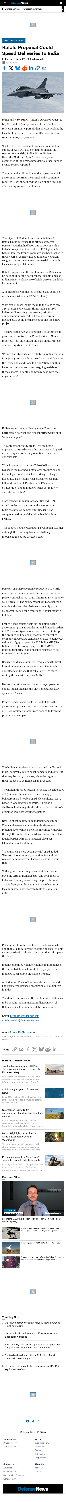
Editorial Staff (9, 1478)
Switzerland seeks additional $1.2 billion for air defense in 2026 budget (30, 1356)
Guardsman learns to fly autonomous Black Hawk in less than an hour (22, 1113)
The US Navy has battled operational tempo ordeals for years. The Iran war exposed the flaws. (33, 1346)
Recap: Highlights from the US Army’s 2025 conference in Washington (19, 1136)
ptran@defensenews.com (24, 1015)
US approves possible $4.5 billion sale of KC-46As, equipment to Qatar (33, 1367)
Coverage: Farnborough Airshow (27, 9)
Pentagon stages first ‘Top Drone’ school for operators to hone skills (21, 1158)
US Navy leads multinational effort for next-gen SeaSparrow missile (31, 1335)
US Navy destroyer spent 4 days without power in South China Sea (32, 1324)
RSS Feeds (40, 1453)
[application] (33, 1198)
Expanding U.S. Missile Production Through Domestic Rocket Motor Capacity (31, 1220)
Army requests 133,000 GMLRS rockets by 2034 (41, 1242)
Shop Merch (40, 1457)
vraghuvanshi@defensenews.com (21, 1020)
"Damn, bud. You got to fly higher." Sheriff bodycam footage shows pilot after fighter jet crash (42, 1258)
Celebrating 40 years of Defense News (20, 1091)
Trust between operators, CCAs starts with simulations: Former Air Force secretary (21, 1069)
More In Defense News (16, 1060)
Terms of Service (11, 1446)
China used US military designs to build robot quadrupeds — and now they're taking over (40, 1229)
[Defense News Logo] (19, 3)
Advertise (7, 1467)
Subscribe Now (42, 1442)
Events (38, 1450)
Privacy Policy (10, 1442)
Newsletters (40, 1446)
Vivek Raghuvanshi (33, 59)
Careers (38, 1471)
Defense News (14, 40)
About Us (39, 1467)
